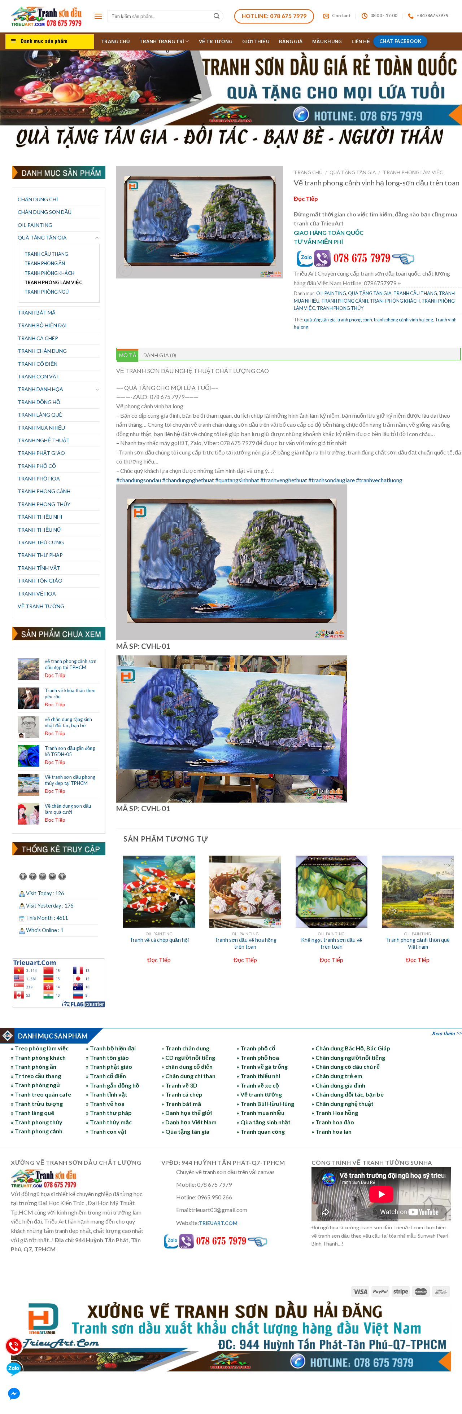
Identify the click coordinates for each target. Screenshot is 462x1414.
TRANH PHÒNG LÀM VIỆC (53, 282)
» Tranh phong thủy (36, 1122)
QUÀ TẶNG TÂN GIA (42, 237)
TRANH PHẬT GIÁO (41, 453)
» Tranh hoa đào (332, 1122)
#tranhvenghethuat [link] (283, 480)
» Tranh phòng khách (38, 1057)
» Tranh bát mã (181, 1103)
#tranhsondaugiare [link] (331, 480)
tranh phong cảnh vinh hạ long (403, 319)
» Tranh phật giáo (109, 1066)
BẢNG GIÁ (290, 41)
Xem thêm (443, 1033)
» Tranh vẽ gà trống (262, 1066)
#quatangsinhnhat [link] (237, 480)
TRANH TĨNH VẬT (39, 568)
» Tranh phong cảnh (36, 1131)
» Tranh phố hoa (257, 1057)
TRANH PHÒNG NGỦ (47, 292)
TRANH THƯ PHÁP (40, 555)
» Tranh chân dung (185, 1048)
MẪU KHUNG (327, 41)
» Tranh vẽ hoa (105, 1103)
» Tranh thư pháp (109, 1112)
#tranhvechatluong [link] (380, 480)
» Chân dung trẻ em (336, 1075)
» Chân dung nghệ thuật (342, 1103)
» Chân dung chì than (188, 1075)
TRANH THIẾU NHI (40, 517)
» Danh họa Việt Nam (189, 1122)
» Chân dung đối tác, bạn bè (347, 1094)
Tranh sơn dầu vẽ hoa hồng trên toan (245, 943)
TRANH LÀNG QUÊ (40, 415)
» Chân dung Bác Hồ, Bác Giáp (350, 1048)
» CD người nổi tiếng (188, 1057)
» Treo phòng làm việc (40, 1048)
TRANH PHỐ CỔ (37, 466)
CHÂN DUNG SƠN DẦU (44, 212)
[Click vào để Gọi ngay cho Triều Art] (373, 256)
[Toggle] (97, 238)
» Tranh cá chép (181, 1094)
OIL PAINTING (35, 225)
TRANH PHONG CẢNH (44, 491)
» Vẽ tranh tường (259, 1094)
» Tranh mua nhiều (260, 1112)
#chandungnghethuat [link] (188, 480)
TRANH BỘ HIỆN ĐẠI (42, 325)
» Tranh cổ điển (106, 1075)
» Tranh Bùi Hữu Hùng (265, 1103)
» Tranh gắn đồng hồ (112, 1085)
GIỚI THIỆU (255, 41)
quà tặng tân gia (320, 319)
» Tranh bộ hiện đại (111, 1048)
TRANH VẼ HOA (37, 593)
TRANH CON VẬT (39, 376)
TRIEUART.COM (218, 1223)
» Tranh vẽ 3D (179, 1085)
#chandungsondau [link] (138, 480)
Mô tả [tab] (127, 355)
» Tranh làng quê (32, 1112)
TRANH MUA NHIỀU (41, 428)
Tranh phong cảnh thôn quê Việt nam (418, 943)
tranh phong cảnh (354, 319)
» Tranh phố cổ (255, 1048)
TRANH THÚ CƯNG (41, 542)
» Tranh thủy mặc (109, 1122)
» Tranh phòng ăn (33, 1066)
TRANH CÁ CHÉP (38, 338)
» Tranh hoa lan (331, 1131)
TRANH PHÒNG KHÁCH (49, 273)
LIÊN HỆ (361, 41)
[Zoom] (125, 270)
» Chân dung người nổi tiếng (348, 1057)
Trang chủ (308, 172)
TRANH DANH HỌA (40, 389)
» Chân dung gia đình (338, 1085)
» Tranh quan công (260, 1131)
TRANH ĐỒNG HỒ (39, 402)
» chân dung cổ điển (187, 1066)
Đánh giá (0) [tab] (159, 355)
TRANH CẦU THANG (46, 254)
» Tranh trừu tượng (37, 1103)
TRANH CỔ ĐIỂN (37, 364)
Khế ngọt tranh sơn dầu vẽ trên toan (331, 943)
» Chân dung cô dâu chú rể (345, 1066)
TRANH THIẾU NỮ (39, 530)
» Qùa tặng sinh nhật (263, 1122)
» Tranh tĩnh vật (106, 1094)
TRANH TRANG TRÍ (161, 41)
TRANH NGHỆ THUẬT (44, 440)
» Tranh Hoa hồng (334, 1112)
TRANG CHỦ (115, 41)
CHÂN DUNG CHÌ (38, 199)
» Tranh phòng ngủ (35, 1085)
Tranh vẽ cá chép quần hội (159, 940)
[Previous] (120, 919)
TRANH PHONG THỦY (44, 504)
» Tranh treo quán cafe (41, 1094)
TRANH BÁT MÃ (37, 312)
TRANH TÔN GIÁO (40, 581)
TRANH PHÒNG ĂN (45, 263)
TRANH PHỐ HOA (39, 478)
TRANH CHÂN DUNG (42, 351)
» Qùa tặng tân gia (185, 1131)
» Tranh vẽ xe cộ (257, 1085)
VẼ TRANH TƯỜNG (41, 606)
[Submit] (217, 16)
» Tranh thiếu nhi (258, 1075)
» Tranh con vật (106, 1131)
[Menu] (98, 16)
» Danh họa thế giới (186, 1112)
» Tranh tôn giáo (107, 1057)
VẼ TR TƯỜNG (216, 41)
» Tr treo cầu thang (36, 1075)
